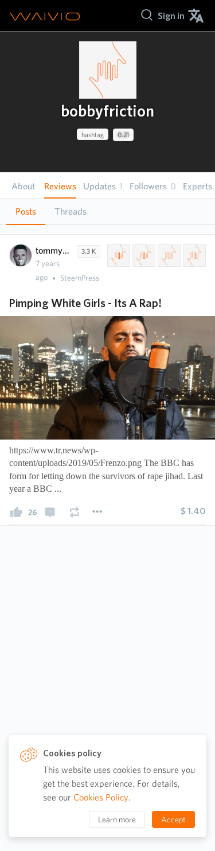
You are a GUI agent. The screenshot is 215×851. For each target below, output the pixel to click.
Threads (70, 211)
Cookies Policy (100, 797)
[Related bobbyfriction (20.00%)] (117, 255)
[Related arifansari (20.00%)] (168, 255)
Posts (25, 211)
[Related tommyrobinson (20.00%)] (142, 255)
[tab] (25, 212)
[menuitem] (171, 16)
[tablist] (107, 211)
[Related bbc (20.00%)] (193, 255)
